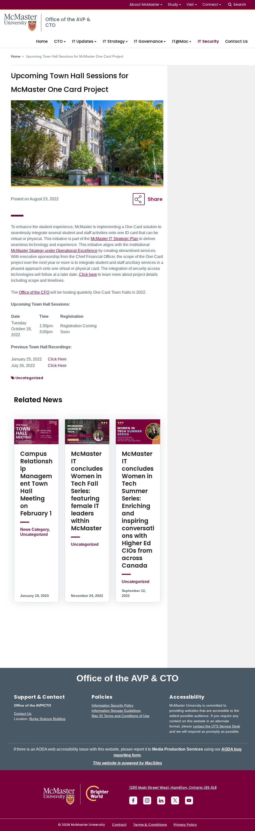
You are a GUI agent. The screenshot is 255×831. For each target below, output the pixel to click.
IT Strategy (114, 41)
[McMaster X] (175, 800)
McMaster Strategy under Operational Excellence (54, 251)
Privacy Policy (185, 824)
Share (155, 199)
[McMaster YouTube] (189, 800)
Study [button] (173, 4)
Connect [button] (210, 4)
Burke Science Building (47, 719)
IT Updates (82, 41)
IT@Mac (180, 41)
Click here (88, 274)
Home (42, 41)
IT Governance (148, 41)
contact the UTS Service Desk (216, 726)
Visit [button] (190, 4)
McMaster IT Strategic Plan (114, 239)
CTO (58, 41)
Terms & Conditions (150, 824)
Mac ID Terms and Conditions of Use (120, 716)
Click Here (57, 359)
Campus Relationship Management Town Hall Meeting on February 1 (36, 483)
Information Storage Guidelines (116, 711)
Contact (119, 824)
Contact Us (236, 41)
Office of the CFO (34, 292)
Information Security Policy (112, 705)
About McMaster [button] (144, 4)
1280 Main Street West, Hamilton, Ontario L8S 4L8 (173, 787)
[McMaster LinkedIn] (161, 800)
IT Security (208, 41)
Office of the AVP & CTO (127, 678)
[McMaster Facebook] (133, 800)
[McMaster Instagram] (147, 800)
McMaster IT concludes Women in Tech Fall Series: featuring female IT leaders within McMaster (87, 491)
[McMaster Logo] (76, 794)
